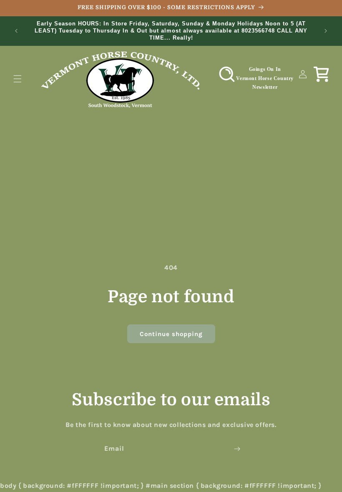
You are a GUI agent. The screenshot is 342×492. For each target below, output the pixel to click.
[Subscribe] (237, 448)
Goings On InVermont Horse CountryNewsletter (265, 78)
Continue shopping (171, 334)
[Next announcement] (326, 31)
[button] (17, 79)
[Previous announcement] (16, 31)
